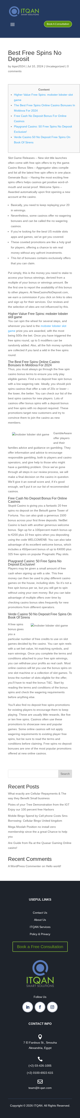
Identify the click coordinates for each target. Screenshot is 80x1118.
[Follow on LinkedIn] (27, 1007)
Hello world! (53, 866)
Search (65, 773)
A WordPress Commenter (24, 866)
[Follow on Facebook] (40, 1007)
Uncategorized (55, 66)
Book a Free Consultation (40, 946)
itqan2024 (18, 66)
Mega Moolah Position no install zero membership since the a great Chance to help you (37, 831)
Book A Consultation (58, 24)
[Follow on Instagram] (52, 1007)
